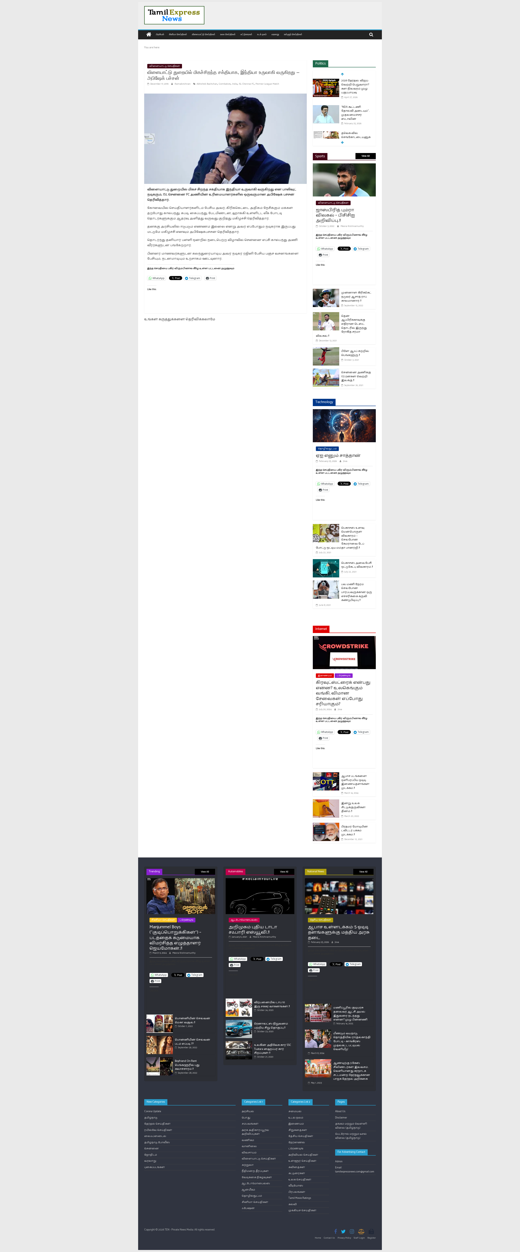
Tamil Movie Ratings (299, 1198)
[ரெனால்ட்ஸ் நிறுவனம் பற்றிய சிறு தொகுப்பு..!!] (239, 1021)
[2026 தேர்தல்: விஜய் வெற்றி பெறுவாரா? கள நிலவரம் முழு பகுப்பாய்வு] (326, 81)
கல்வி (292, 1204)
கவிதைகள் (296, 1167)
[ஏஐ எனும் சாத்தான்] (344, 411)
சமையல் (294, 1111)
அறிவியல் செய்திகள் (303, 1155)
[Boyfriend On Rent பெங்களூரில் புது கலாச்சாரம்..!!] (159, 1059)
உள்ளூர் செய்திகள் (293, 34)
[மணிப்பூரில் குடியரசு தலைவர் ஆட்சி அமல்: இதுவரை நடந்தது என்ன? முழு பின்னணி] (318, 1005)
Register (371, 1238)
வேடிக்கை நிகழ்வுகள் (257, 1177)
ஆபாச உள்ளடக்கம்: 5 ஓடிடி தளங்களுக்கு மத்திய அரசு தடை (339, 932)
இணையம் (325, 675)
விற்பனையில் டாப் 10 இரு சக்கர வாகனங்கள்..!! (272, 1004)
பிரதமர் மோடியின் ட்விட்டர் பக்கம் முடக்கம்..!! (354, 830)
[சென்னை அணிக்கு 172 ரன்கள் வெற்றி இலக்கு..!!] (326, 371)
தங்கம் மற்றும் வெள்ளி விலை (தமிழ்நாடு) (351, 1126)
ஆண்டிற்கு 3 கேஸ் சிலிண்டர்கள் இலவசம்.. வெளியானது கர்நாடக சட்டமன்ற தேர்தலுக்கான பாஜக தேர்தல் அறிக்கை (351, 1071)
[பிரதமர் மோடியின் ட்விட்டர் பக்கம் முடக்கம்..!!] (326, 825)
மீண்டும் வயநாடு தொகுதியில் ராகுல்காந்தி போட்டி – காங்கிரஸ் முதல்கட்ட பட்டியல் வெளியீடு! (351, 1041)
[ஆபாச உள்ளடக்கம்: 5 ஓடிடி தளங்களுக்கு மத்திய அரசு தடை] (339, 880)
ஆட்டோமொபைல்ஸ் (244, 920)
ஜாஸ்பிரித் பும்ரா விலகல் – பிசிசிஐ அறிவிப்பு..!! (335, 215)
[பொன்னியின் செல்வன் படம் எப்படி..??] (159, 1037)
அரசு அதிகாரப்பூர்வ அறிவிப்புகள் (255, 1132)
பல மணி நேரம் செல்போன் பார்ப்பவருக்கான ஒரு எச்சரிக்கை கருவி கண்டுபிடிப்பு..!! (356, 592)
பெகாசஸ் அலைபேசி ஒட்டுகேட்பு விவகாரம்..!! (357, 565)
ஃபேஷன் (248, 1208)
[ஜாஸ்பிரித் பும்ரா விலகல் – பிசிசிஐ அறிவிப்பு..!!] (344, 166)
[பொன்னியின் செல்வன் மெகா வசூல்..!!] (159, 1016)
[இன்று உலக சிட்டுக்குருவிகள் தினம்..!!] (326, 802)
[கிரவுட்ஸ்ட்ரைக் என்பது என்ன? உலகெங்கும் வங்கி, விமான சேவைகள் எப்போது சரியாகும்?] (344, 638)
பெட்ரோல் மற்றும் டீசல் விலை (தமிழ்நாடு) (351, 1136)
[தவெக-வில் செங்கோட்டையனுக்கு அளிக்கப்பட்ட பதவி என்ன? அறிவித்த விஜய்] (326, 133)
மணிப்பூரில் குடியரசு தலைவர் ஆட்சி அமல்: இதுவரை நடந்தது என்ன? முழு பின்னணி (350, 1013)
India (234, 84)
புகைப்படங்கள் (154, 1167)
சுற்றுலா (248, 1165)
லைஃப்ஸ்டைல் (155, 1136)
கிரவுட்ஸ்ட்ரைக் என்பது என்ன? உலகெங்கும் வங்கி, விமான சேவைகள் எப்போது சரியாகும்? (343, 693)
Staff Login (359, 1238)
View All (366, 156)
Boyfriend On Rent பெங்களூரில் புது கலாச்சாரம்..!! (187, 1065)
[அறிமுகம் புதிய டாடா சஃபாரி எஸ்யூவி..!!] (260, 880)
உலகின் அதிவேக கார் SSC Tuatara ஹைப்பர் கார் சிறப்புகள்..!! (272, 1049)
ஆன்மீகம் (248, 1190)
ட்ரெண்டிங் (344, 675)
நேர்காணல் (296, 1142)
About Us (340, 1111)
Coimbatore (225, 84)
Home (318, 1238)
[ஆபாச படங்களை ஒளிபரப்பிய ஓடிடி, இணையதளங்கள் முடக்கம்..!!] (326, 775)
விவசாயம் (249, 1153)
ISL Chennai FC (246, 84)
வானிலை (249, 1146)
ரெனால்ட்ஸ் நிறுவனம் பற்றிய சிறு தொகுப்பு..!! (271, 1025)
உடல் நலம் (262, 34)
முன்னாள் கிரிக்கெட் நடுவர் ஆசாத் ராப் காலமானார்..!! (356, 296)
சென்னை (151, 1148)
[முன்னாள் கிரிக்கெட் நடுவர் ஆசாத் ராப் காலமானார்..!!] (326, 291)
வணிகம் (248, 1140)
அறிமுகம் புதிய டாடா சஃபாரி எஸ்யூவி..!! (253, 929)
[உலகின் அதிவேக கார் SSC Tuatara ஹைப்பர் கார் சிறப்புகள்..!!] (239, 1043)
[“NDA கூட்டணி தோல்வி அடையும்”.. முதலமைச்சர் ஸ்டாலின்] (326, 107)
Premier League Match (267, 84)
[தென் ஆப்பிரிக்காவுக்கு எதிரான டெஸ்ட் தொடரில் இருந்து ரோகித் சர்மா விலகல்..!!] (326, 314)
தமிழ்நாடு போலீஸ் (157, 1142)
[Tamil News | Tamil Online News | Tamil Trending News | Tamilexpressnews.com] (148, 34)
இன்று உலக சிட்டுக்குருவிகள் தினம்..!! (353, 807)
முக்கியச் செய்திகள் (302, 1210)
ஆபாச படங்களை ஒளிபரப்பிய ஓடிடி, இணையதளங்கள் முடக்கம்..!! (355, 782)
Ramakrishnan (183, 84)
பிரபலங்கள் (296, 1192)
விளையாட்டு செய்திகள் (203, 34)
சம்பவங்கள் (250, 1124)
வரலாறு (275, 34)
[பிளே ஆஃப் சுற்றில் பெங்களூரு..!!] (326, 350)
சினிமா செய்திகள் (178, 34)
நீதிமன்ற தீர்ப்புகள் (255, 1171)
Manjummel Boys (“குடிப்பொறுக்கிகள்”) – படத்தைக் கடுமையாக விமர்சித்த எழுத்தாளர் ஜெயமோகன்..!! (175, 937)
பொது (246, 1118)
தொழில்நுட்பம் (327, 449)
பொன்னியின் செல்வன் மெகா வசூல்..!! (192, 1020)
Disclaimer (341, 1118)
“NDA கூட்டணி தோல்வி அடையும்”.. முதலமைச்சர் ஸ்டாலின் (355, 113)
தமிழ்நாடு (150, 1118)
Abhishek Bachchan (207, 84)
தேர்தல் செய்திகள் (157, 1124)
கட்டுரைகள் (246, 34)
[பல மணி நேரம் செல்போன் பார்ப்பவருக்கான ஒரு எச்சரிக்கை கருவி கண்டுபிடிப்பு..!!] (326, 583)
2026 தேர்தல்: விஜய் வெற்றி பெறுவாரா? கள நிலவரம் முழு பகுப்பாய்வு (355, 86)
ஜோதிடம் (150, 1155)
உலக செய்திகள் (228, 34)
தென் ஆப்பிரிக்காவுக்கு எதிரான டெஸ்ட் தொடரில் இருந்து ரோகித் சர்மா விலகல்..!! (341, 326)
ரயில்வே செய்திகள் (158, 1130)
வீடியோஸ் (295, 1186)
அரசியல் (160, 34)
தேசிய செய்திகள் (320, 920)
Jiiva (345, 461)
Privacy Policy (344, 1238)
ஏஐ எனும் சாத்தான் (338, 455)
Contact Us (329, 1238)
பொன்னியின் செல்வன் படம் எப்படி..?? (192, 1041)
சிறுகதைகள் (297, 1130)
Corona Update (152, 1111)
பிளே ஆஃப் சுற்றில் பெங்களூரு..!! (355, 353)
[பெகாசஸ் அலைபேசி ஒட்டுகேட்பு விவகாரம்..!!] (326, 561)
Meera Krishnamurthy (352, 226)
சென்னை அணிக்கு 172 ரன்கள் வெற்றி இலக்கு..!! (356, 376)
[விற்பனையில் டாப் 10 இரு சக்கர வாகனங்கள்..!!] (239, 1000)
